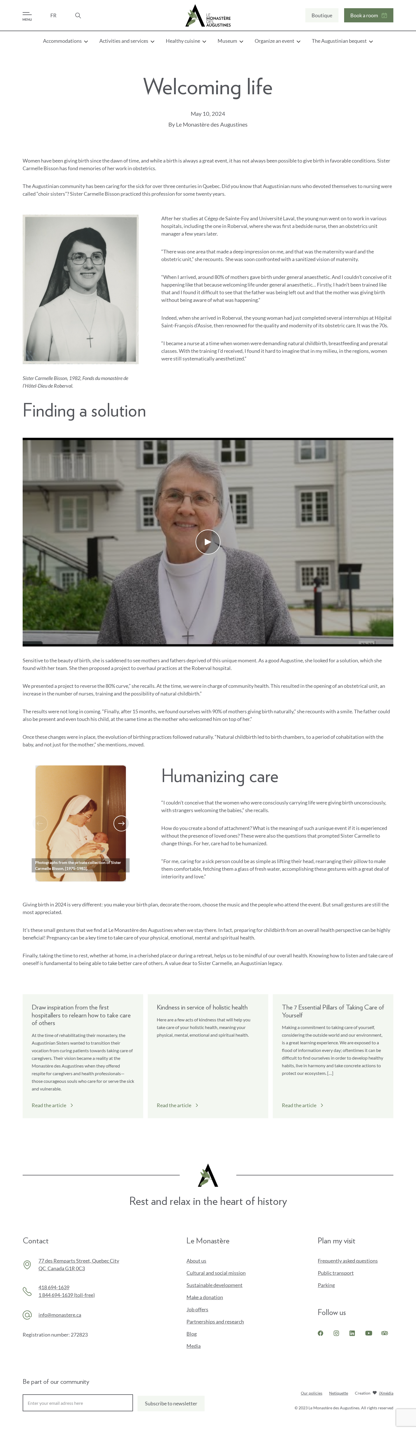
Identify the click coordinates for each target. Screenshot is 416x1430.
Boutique (322, 15)
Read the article (49, 1105)
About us (196, 1261)
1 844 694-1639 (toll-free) (66, 1295)
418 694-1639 (53, 1287)
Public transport (336, 1273)
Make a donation (214, 1297)
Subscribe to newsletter (171, 1403)
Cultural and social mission (216, 1273)
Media (193, 1346)
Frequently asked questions (348, 1261)
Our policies (311, 1393)
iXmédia (386, 1393)
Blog (191, 1334)
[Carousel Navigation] (81, 823)
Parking (326, 1285)
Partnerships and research (215, 1321)
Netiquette (338, 1393)
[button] (208, 542)
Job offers (197, 1309)
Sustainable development (214, 1285)
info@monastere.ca (59, 1315)
